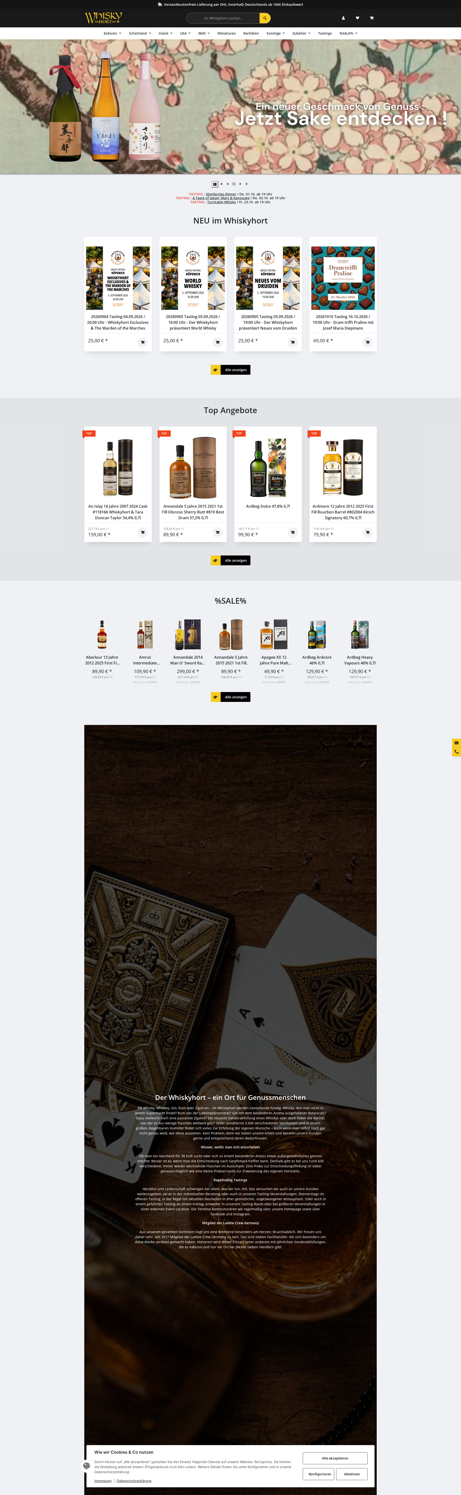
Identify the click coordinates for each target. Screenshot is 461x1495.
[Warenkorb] (371, 18)
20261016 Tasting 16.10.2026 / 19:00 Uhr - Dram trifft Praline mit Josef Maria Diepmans (343, 322)
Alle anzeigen (230, 370)
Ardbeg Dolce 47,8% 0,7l (268, 506)
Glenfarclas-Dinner (221, 194)
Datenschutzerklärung (134, 1481)
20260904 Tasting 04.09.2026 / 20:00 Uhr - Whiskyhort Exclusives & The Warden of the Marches (118, 322)
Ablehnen (352, 1474)
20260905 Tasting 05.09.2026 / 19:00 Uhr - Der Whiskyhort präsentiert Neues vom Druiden (268, 322)
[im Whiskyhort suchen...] (265, 18)
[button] (343, 18)
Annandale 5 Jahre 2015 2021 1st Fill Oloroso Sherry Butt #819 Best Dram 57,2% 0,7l (193, 512)
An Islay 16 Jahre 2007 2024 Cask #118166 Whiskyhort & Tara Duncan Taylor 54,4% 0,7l (117, 512)
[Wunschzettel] (357, 18)
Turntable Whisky (221, 202)
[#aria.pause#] (215, 184)
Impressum (103, 1481)
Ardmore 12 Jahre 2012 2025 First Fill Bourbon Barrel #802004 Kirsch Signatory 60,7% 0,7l (343, 512)
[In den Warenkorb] (142, 342)
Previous (92, 650)
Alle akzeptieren (335, 1458)
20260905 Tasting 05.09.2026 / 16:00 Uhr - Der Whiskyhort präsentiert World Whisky (193, 322)
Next (369, 650)
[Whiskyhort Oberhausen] (103, 18)
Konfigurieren (320, 1474)
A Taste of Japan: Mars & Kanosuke (221, 198)
